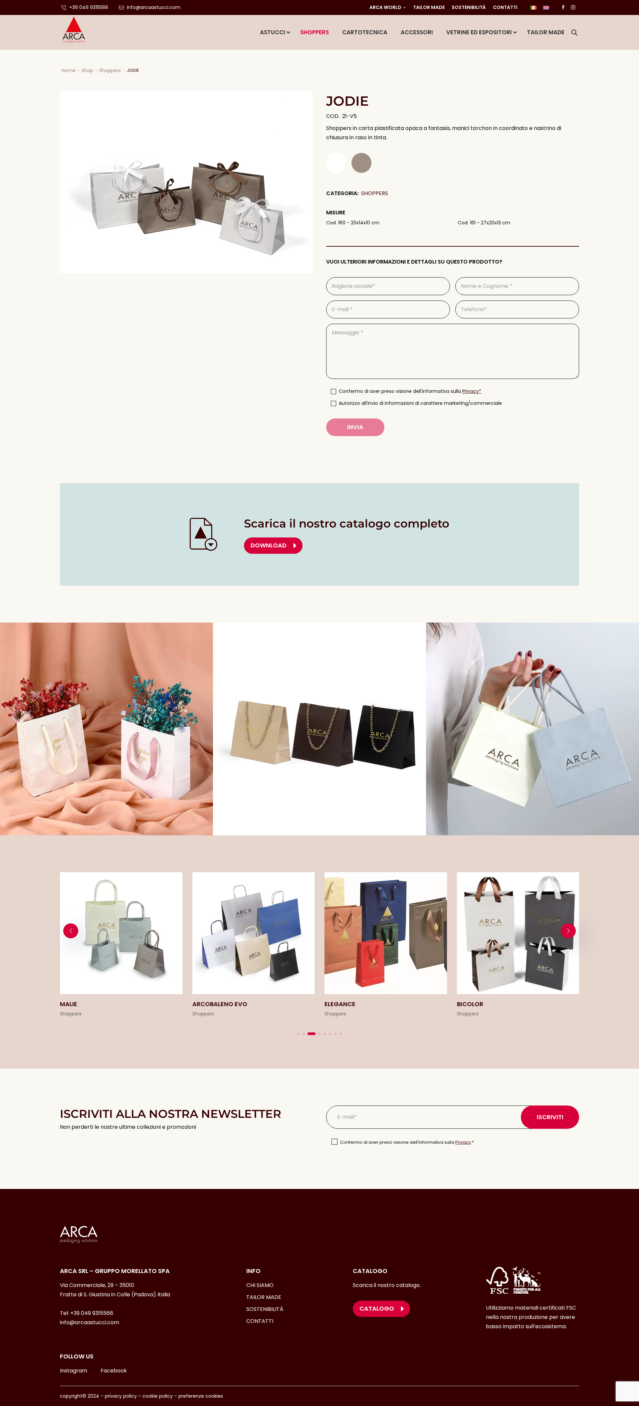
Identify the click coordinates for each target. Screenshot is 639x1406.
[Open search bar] (574, 33)
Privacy (463, 1142)
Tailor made (429, 7)
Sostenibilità (469, 7)
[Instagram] (573, 7)
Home (69, 70)
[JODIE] (186, 181)
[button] (298, 1033)
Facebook (114, 1370)
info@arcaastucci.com (89, 1322)
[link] (121, 945)
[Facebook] (563, 7)
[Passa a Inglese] (546, 7)
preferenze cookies (200, 1396)
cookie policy (157, 1396)
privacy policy (121, 1396)
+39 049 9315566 (91, 1313)
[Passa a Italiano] (533, 7)
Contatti (505, 7)
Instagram (73, 1370)
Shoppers (110, 70)
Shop (87, 70)
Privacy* (471, 391)
